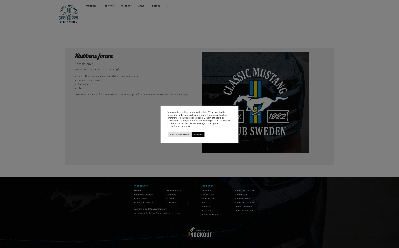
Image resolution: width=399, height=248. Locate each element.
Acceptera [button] (198, 134)
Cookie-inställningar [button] (179, 134)
